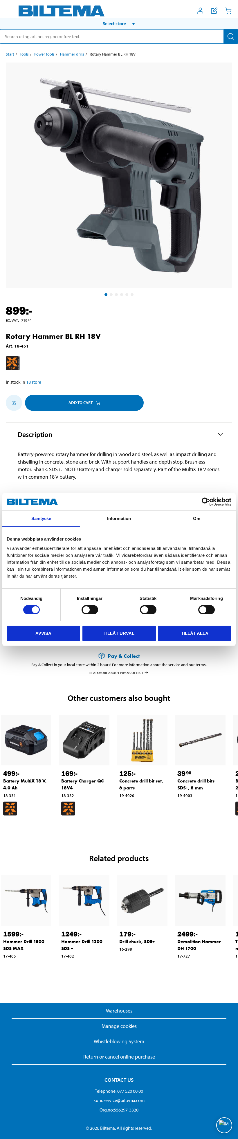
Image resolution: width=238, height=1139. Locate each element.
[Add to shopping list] (14, 403)
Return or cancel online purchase (119, 1056)
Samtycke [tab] (41, 518)
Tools (24, 54)
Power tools (44, 54)
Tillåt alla (194, 633)
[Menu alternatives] (9, 11)
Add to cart (80, 402)
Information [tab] (119, 518)
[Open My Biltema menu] (200, 11)
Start (10, 54)
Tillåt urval (119, 633)
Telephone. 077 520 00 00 (119, 1091)
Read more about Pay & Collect (116, 672)
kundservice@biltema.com (119, 1100)
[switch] (90, 609)
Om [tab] (196, 518)
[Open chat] (224, 1125)
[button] (119, 23)
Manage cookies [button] (119, 1026)
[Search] (230, 36)
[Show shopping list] (214, 11)
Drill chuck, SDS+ (137, 941)
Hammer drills (72, 54)
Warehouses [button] (119, 1010)
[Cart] (228, 11)
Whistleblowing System (119, 1041)
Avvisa (43, 633)
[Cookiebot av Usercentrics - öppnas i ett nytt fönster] (206, 501)
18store (33, 382)
